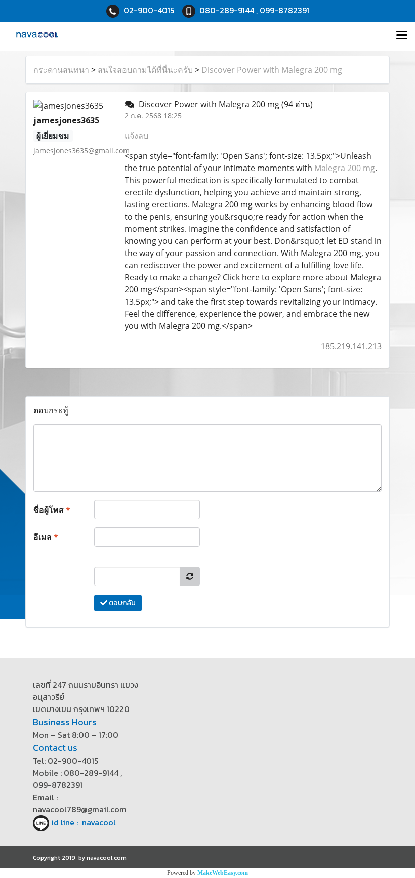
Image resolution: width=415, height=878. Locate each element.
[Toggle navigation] (402, 36)
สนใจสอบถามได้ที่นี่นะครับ (145, 69)
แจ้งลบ (136, 135)
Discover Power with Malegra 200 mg (271, 69)
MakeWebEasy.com (222, 872)
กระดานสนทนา (61, 69)
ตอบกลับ (121, 603)
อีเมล (45, 536)
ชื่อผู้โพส (51, 509)
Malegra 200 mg (344, 168)
